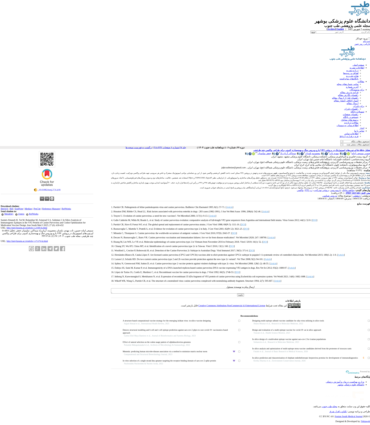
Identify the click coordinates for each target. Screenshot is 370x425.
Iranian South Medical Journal (348, 416)
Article (229, 207)
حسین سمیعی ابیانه (361, 153)
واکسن (300, 190)
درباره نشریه (352, 70)
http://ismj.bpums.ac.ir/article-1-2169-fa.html (27, 228)
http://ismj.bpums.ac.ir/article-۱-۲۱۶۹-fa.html (27, 241)
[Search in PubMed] (341, 154)
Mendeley (8, 214)
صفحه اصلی (358, 65)
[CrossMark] (47, 187)
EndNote (19, 209)
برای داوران (358, 106)
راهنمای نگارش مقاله (348, 95)
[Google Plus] (37, 248)
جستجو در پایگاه (350, 117)
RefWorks (66, 209)
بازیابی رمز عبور (362, 44)
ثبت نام (366, 41)
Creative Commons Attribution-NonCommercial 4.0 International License (231, 305)
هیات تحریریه (352, 76)
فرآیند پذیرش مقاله (349, 92)
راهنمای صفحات (350, 114)
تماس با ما (359, 131)
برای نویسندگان (356, 89)
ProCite (37, 209)
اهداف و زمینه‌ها (350, 73)
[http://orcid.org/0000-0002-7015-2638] (253, 154)
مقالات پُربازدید (351, 122)
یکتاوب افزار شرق (338, 411)
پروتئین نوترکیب (321, 190)
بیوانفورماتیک (348, 190)
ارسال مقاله (352, 103)
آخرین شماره (352, 87)
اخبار (362, 128)
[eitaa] (31, 248)
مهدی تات (334, 153)
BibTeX (4, 209)
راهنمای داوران (351, 109)
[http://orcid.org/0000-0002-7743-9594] (348, 154)
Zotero (21, 214)
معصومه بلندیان (312, 153)
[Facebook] (62, 248)
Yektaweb (365, 421)
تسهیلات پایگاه (357, 111)
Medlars (28, 209)
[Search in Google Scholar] (345, 154)
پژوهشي (357, 196)
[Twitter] (56, 248)
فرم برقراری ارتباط (349, 136)
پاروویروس (335, 190)
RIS (11, 209)
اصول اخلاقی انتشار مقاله (346, 100)
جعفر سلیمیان (264, 153)
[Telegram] (50, 248)
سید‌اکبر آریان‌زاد (288, 153)
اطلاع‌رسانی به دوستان (347, 125)
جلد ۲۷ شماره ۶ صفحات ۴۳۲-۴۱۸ (170, 147)
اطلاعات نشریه (357, 67)
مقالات (361, 81)
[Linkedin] (43, 248)
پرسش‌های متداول (349, 120)
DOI (314, 220)
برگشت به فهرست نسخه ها (139, 147)
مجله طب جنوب (329, 406)
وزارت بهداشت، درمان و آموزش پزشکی (345, 382)
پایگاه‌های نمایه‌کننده (349, 78)
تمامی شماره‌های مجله (347, 84)
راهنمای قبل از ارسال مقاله (345, 98)
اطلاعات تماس (351, 133)
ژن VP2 (308, 190)
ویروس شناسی (329, 196)
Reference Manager (51, 209)
